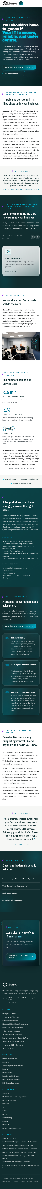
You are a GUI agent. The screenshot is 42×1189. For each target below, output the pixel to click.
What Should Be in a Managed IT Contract (16, 1162)
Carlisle (4, 1111)
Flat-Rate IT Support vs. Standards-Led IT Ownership (19, 1149)
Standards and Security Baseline (13, 1041)
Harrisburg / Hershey (9, 1100)
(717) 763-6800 (13, 1003)
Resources (7, 1134)
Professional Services (9, 1058)
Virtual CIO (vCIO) (8, 1048)
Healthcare (5, 1069)
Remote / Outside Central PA (11, 1128)
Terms (36, 1181)
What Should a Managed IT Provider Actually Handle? (19, 1142)
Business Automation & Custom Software (15, 1038)
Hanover (5, 1114)
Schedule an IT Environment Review (17, 67)
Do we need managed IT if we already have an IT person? (18, 879)
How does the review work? (9, 893)
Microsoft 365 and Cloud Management (15, 1024)
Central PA (5, 1093)
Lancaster (5, 1104)
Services (6, 1010)
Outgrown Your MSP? (9, 1138)
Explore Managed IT (12, 73)
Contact (22, 1181)
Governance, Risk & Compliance (13, 1045)
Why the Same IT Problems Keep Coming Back (17, 1145)
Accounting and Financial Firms (12, 1065)
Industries (7, 1055)
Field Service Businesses (10, 1083)
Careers (15, 1181)
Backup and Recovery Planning (12, 1027)
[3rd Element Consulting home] (9, 3)
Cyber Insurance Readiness (11, 1031)
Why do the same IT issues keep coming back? (15, 886)
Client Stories (6, 1181)
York (3, 1107)
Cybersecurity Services (10, 1020)
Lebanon (5, 1121)
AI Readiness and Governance (12, 1034)
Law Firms (5, 1062)
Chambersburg (7, 1118)
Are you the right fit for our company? (12, 900)
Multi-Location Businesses (11, 1079)
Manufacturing (7, 1072)
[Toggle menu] (21, 3)
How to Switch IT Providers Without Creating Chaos (19, 1152)
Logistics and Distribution (10, 1076)
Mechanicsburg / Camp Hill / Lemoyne (14, 1097)
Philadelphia (6, 1125)
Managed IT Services (9, 1013)
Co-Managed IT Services (10, 1017)
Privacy (29, 1181)
